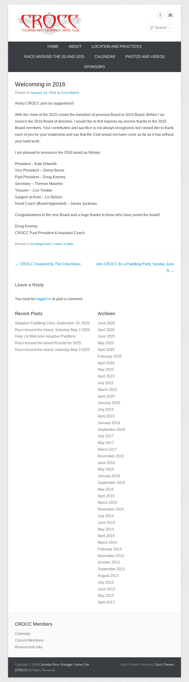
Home (53, 46)
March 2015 (107, 502)
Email (170, 15)
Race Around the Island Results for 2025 (48, 343)
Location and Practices (117, 46)
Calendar (104, 57)
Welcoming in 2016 (40, 84)
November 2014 (111, 509)
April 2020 (106, 396)
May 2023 (106, 369)
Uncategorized (40, 244)
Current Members (29, 640)
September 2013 (111, 569)
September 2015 (111, 483)
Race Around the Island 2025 (54, 57)
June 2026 (106, 323)
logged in (43, 299)
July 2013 (106, 582)
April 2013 (106, 602)
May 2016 (106, 469)
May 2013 (106, 596)
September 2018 (111, 430)
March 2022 (107, 390)
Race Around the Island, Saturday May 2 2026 (52, 330)
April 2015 (106, 496)
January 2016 (109, 476)
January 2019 (109, 423)
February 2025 (110, 356)
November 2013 (111, 556)
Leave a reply (63, 244)
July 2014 (106, 516)
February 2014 (110, 549)
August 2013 (108, 576)
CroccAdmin (70, 92)
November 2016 (111, 456)
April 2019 (106, 416)
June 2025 (106, 336)
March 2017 (107, 449)
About (75, 46)
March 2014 (107, 542)
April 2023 (106, 376)
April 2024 (106, 363)
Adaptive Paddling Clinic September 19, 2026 (52, 323)
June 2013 (106, 589)
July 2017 (106, 436)
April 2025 (106, 350)
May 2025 (106, 343)
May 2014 (106, 529)
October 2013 (109, 562)
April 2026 (106, 330)
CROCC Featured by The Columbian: (48, 264)
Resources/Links (28, 647)
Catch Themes (164, 664)
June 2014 (106, 523)
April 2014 (106, 536)
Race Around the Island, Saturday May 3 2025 (52, 350)
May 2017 (106, 443)
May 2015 (106, 489)
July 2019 (106, 409)
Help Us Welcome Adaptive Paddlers (45, 336)
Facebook (160, 15)
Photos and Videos (145, 57)
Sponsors (94, 67)
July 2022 (106, 383)
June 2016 (106, 463)
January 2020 (109, 403)
